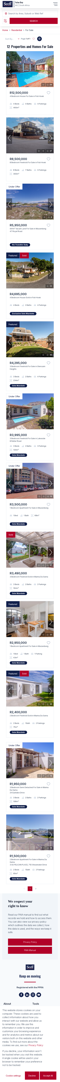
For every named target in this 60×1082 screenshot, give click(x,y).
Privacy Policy (30, 942)
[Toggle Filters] (5, 21)
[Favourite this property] (48, 93)
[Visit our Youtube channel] (38, 994)
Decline (32, 1075)
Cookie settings (13, 1075)
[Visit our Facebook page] (21, 994)
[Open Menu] (55, 4)
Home (5, 30)
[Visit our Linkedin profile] (27, 994)
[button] (9, 72)
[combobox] (24, 13)
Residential (17, 30)
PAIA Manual (30, 950)
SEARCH (34, 21)
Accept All (48, 1075)
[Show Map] (39, 38)
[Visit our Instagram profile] (33, 994)
